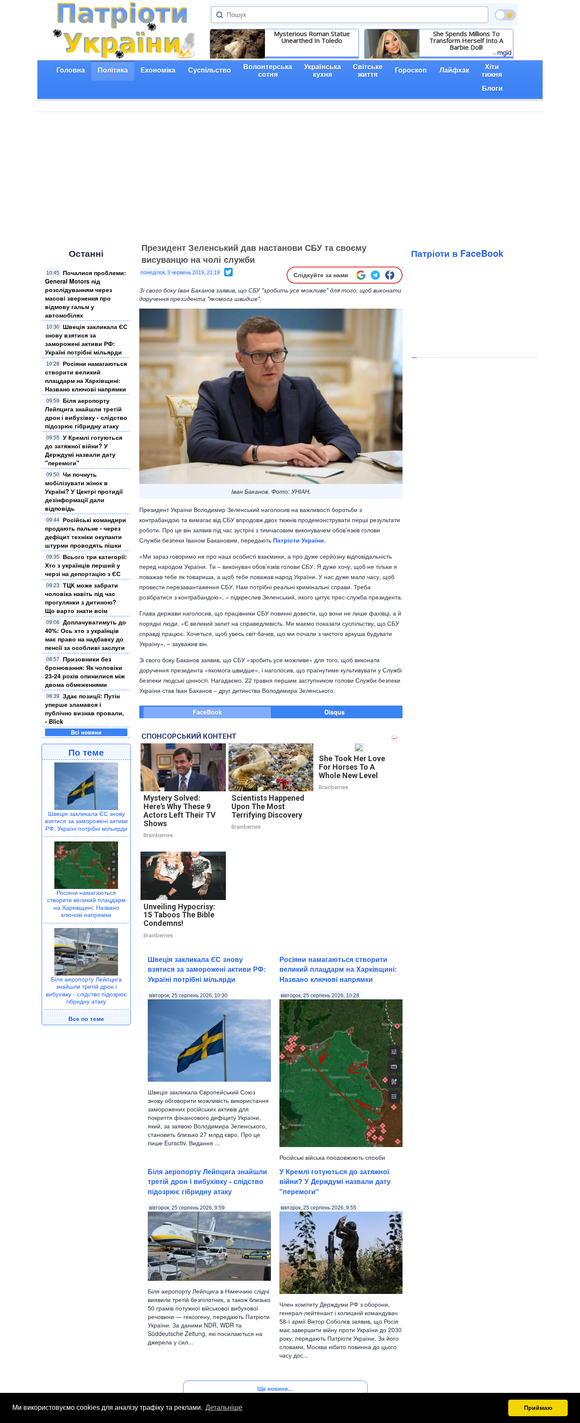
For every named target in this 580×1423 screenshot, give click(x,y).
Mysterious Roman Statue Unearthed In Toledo (312, 37)
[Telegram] (375, 275)
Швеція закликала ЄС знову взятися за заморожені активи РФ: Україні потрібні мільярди (86, 339)
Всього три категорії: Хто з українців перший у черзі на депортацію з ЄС (86, 565)
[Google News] (361, 275)
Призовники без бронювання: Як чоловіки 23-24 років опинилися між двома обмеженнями (85, 672)
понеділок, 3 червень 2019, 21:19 (180, 273)
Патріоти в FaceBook (457, 253)
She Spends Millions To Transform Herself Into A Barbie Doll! (466, 40)
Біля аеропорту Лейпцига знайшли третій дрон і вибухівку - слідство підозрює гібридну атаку (86, 413)
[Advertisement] (290, 175)
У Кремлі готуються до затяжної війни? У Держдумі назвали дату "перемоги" (83, 450)
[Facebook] (390, 275)
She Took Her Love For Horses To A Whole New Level (352, 767)
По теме (86, 751)
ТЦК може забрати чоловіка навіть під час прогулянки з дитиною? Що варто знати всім (81, 598)
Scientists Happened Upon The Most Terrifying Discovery (267, 806)
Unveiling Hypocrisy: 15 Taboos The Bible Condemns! (179, 915)
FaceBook (207, 712)
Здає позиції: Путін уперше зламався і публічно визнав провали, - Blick (84, 709)
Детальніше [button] (224, 1407)
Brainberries (158, 835)
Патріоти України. (299, 540)
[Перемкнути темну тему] (505, 14)
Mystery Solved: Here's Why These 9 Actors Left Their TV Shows (180, 810)
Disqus (334, 712)
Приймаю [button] (538, 1407)
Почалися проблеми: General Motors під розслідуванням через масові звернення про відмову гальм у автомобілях (85, 293)
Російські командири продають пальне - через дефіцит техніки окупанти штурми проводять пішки (85, 532)
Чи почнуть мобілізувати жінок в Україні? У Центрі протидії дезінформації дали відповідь (84, 491)
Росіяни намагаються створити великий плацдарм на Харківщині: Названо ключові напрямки (86, 376)
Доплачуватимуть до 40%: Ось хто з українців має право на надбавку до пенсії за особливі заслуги (85, 635)
